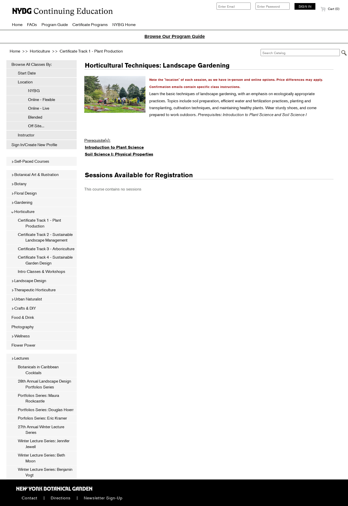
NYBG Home (124, 24)
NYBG (31, 90)
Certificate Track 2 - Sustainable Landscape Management (45, 237)
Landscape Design (29, 280)
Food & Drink (22, 317)
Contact (29, 497)
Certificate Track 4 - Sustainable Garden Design (45, 260)
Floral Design (25, 193)
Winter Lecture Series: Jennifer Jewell (44, 443)
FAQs (32, 24)
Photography (22, 326)
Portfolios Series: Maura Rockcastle (38, 398)
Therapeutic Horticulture (34, 289)
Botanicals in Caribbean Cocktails (38, 369)
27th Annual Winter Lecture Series (41, 429)
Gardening (22, 202)
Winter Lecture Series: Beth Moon (41, 457)
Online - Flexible (39, 99)
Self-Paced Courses (31, 161)
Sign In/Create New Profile (34, 144)
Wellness (21, 335)
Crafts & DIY (24, 308)
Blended (32, 117)
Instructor (26, 134)
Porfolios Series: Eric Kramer (42, 418)
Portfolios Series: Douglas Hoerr (46, 409)
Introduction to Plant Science (114, 147)
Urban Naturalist (27, 298)
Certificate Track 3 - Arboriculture (46, 248)
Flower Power (23, 345)
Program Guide (55, 24)
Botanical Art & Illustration (36, 174)
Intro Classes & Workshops (41, 271)
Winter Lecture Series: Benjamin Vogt (45, 472)
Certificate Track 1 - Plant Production (91, 51)
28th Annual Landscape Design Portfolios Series (44, 383)
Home (17, 24)
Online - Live (36, 108)
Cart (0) (333, 9)
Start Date (27, 72)
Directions (61, 497)
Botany (19, 183)
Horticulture (40, 51)
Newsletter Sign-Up (103, 497)
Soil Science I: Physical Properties (119, 154)
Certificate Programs (90, 24)
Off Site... (33, 125)
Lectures (21, 358)
